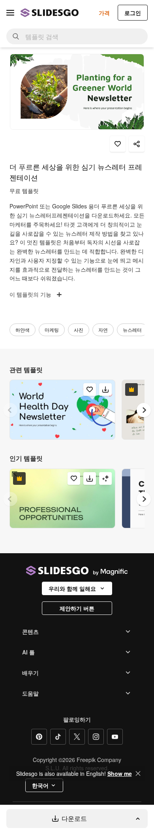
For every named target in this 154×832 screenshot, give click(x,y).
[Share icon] (137, 144)
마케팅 (52, 329)
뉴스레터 (132, 329)
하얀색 (22, 329)
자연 (103, 329)
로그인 (132, 13)
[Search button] (15, 36)
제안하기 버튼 (77, 608)
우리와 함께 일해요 (72, 588)
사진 (78, 329)
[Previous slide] (10, 410)
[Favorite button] (118, 144)
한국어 (40, 785)
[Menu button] (10, 13)
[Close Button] (138, 773)
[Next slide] (144, 410)
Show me (119, 773)
